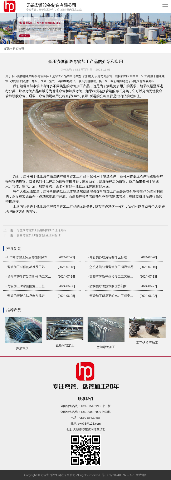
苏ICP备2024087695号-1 (118, 475)
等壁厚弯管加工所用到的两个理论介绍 (41, 230)
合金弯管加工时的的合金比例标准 (38, 235)
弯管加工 (76, 86)
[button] (163, 28)
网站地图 (141, 475)
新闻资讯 (18, 48)
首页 (6, 48)
